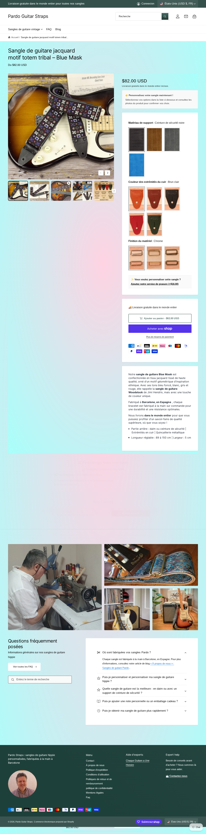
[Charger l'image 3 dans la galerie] (83, 191)
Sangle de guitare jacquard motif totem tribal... (44, 37)
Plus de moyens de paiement (160, 337)
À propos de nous (95, 765)
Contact (90, 760)
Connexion (147, 3)
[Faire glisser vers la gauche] (100, 172)
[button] (25, 29)
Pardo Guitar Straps (24, 822)
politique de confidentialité (99, 788)
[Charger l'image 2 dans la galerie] (40, 191)
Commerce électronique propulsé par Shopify (54, 822)
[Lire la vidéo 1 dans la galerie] (61, 191)
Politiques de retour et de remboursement (99, 781)
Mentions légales (95, 792)
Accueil (15, 37)
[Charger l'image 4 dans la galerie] (104, 191)
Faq (88, 797)
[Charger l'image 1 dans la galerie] (18, 191)
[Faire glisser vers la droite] (107, 172)
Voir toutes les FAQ (23, 666)
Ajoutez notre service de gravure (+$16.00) (154, 284)
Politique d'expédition (97, 769)
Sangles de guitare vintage (24, 29)
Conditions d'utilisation (97, 774)
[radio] (136, 139)
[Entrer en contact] (186, 16)
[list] (103, 535)
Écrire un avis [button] (130, 513)
